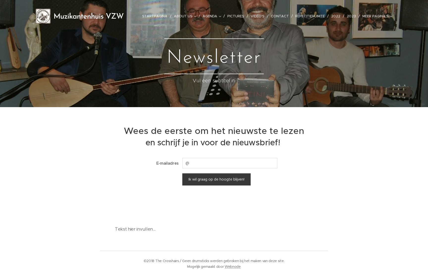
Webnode (233, 266)
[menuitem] (156, 16)
